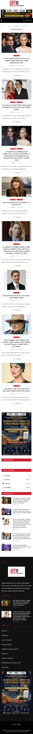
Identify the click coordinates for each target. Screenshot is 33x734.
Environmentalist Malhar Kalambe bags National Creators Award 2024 (22, 547)
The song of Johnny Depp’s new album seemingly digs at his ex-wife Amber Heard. (16, 107)
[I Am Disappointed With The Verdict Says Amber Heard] (16, 280)
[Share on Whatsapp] (20, 75)
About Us (4, 631)
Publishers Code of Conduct (10, 649)
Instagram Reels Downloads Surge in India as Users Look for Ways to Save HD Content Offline (22, 511)
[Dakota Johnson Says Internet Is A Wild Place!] (16, 187)
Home (3, 26)
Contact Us (5, 667)
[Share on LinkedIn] (18, 75)
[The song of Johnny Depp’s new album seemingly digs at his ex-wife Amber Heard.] (16, 89)
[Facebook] (23, 20)
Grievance (4, 653)
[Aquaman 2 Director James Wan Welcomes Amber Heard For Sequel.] (16, 373)
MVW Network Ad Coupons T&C (11, 663)
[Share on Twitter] (16, 75)
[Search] (31, 20)
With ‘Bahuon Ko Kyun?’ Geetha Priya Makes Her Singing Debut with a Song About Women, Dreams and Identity (21, 500)
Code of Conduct (7, 640)
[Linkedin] (29, 20)
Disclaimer (5, 635)
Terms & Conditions (8, 658)
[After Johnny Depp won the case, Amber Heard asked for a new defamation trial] (16, 43)
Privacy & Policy (6, 644)
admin (11, 65)
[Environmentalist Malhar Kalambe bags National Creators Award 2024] (6, 547)
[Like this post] (12, 75)
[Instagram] (27, 20)
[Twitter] (25, 20)
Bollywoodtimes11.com (9, 583)
